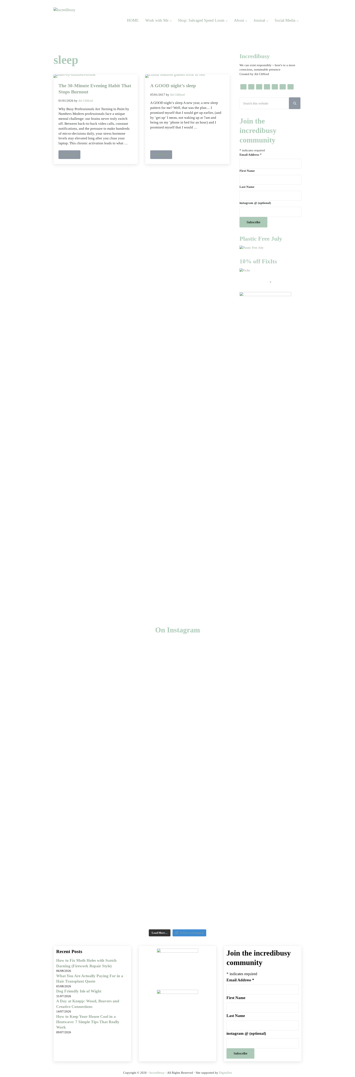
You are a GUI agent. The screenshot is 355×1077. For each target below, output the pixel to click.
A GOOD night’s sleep (173, 85)
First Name (247, 170)
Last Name (246, 186)
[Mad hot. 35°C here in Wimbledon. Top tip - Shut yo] (88, 692)
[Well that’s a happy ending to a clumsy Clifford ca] (147, 695)
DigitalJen (225, 1072)
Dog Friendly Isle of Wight (78, 991)
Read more (71, 155)
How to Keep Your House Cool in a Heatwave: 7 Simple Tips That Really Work (87, 1022)
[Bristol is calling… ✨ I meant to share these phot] (266, 781)
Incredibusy (157, 1072)
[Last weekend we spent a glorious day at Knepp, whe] (28, 775)
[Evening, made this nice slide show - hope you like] (326, 729)
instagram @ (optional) (255, 203)
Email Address (250, 154)
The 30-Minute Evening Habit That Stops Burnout (94, 88)
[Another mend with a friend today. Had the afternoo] (207, 686)
